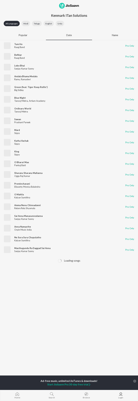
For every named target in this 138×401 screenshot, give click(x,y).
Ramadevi (26, 79)
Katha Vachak (21, 140)
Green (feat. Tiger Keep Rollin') (31, 87)
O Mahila (19, 194)
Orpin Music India (23, 229)
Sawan (17, 119)
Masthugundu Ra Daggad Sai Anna (32, 248)
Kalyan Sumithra (22, 197)
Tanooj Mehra (21, 100)
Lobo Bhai (19, 65)
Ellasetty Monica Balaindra (27, 186)
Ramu (17, 79)
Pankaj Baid (20, 165)
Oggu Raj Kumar (22, 176)
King (16, 151)
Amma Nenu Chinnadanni (27, 205)
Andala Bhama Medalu (26, 76)
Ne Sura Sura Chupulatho (27, 237)
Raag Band (19, 47)
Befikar (18, 55)
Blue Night (20, 97)
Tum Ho (18, 44)
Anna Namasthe (22, 226)
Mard (17, 130)
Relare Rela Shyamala (24, 208)
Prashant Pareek (22, 122)
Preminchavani (22, 183)
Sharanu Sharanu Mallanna (28, 173)
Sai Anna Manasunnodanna (28, 216)
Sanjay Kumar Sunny (24, 68)
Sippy (17, 133)
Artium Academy (37, 100)
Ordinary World (22, 108)
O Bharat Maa (21, 162)
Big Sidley (19, 90)
